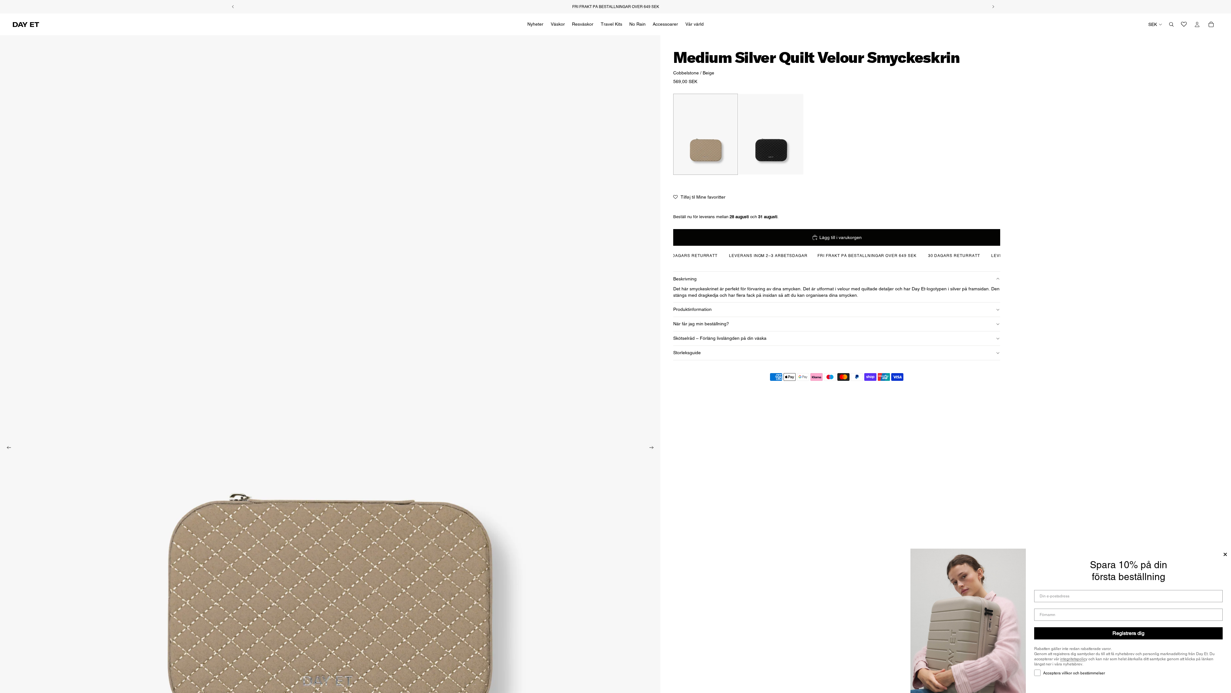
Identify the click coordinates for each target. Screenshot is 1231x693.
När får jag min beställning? (701, 323)
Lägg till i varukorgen (840, 237)
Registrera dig (1128, 633)
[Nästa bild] (653, 448)
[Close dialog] (1225, 554)
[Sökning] (1171, 24)
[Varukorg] (1211, 24)
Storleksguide (687, 352)
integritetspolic (1072, 659)
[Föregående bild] (7, 448)
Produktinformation (692, 309)
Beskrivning (685, 278)
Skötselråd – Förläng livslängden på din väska (719, 338)
